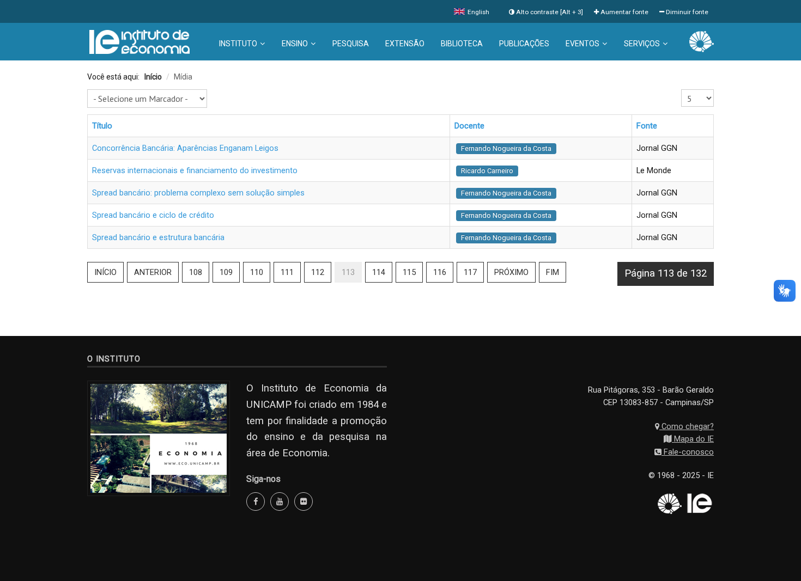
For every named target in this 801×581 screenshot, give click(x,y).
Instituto (238, 43)
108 (195, 272)
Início (105, 272)
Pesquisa (350, 43)
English (477, 12)
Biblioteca (462, 43)
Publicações (524, 43)
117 (470, 272)
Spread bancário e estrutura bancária (158, 237)
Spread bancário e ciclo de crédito (153, 215)
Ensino (295, 43)
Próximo (511, 272)
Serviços (642, 43)
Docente (469, 126)
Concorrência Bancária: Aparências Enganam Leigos (185, 148)
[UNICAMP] (701, 41)
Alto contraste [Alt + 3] (548, 12)
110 (256, 272)
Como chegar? (686, 426)
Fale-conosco (688, 452)
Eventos (582, 43)
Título (102, 126)
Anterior (153, 272)
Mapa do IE (693, 439)
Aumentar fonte (623, 12)
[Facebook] (255, 501)
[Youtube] (279, 501)
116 (439, 272)
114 (378, 272)
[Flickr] (303, 501)
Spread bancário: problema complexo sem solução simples (198, 193)
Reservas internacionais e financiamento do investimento (195, 170)
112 (317, 272)
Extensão (404, 43)
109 (226, 272)
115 (409, 272)
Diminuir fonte (686, 12)
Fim (552, 272)
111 (287, 272)
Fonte (646, 126)
